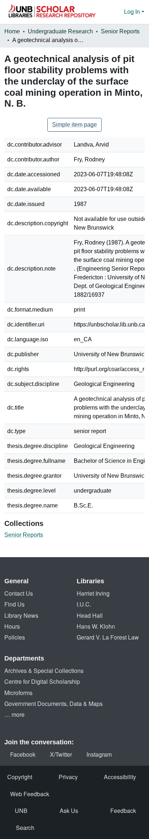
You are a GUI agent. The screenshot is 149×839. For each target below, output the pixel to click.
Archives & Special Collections (44, 670)
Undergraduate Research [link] (60, 31)
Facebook (22, 754)
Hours (12, 626)
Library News (21, 615)
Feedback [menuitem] (123, 810)
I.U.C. (84, 604)
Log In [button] (132, 12)
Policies (14, 637)
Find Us (14, 604)
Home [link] (12, 31)
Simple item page (74, 125)
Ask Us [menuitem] (69, 810)
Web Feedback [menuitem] (29, 794)
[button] (51, 12)
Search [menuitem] (25, 827)
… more (14, 714)
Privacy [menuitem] (68, 777)
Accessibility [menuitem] (120, 777)
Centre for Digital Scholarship (42, 681)
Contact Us (18, 593)
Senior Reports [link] (120, 31)
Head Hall (90, 615)
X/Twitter (61, 754)
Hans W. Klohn (96, 626)
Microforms (18, 692)
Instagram (99, 754)
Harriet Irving (93, 593)
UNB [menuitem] (21, 810)
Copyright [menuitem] (19, 777)
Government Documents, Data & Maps (53, 703)
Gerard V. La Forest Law (108, 637)
